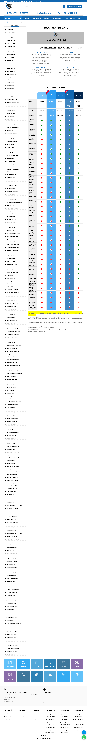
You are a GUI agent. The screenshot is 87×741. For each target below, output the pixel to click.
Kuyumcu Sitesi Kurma (65, 719)
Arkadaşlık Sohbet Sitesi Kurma (65, 725)
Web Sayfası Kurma (8, 713)
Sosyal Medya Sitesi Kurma (14, 22)
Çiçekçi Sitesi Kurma (50, 713)
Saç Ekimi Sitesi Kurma (50, 717)
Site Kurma (8, 719)
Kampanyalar (36, 714)
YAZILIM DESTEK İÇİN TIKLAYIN (75, 6)
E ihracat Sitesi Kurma (50, 727)
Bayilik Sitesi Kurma (50, 729)
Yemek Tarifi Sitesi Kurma (65, 727)
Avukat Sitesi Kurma (64, 721)
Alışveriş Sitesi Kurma (51, 725)
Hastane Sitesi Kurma (51, 716)
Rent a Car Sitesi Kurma (64, 729)
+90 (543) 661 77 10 (9, 701)
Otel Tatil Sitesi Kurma (65, 730)
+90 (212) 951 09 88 (9, 699)
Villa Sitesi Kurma (50, 724)
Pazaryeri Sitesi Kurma (50, 730)
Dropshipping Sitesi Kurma (50, 732)
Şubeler (22, 714)
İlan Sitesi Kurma (65, 713)
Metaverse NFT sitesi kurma (79, 724)
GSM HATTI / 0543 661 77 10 (18, 13)
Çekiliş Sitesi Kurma (64, 717)
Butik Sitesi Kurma (79, 729)
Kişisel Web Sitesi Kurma (79, 727)
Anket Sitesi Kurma (78, 721)
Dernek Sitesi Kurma (79, 716)
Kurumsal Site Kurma (8, 716)
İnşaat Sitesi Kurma (79, 713)
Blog (36, 713)
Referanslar (22, 716)
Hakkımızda (22, 713)
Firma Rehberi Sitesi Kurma (79, 717)
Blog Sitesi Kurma (50, 721)
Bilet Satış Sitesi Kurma (79, 725)
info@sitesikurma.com (44, 13)
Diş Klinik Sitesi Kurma (50, 719)
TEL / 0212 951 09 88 (71, 13)
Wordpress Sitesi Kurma (79, 722)
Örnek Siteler (22, 717)
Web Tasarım (8, 714)
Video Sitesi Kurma (50, 722)
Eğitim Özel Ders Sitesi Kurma (78, 719)
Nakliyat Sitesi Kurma (65, 732)
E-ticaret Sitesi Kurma (8, 717)
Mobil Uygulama (79, 732)
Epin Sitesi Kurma (79, 730)
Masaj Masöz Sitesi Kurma (65, 724)
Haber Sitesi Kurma (64, 714)
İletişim (36, 716)
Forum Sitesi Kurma (64, 716)
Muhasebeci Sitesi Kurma (64, 722)
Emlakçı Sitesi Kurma (50, 714)
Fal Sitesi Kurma (79, 714)
